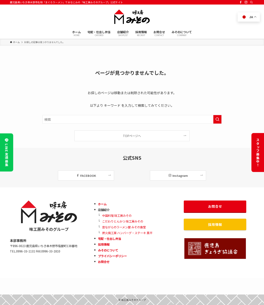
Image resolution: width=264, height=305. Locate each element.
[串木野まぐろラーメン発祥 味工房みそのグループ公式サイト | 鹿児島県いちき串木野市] (132, 16)
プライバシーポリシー (112, 256)
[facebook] (240, 2)
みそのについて (108, 250)
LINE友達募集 (6, 155)
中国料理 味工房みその (117, 215)
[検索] (251, 2)
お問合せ (104, 261)
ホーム (102, 204)
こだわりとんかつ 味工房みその (122, 221)
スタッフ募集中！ (257, 152)
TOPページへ (132, 136)
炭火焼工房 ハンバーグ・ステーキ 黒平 (127, 233)
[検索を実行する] (217, 119)
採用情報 (104, 244)
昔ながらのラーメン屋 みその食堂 (124, 227)
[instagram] (246, 2)
